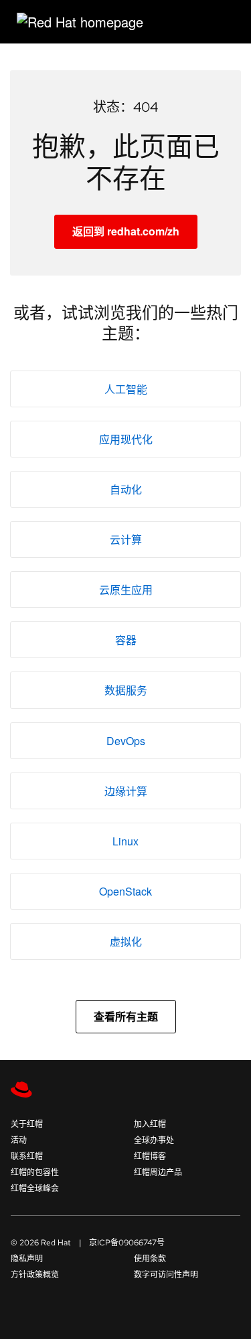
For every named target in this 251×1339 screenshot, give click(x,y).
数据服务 (125, 690)
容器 (126, 639)
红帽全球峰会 (35, 1188)
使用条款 (150, 1258)
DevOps (125, 740)
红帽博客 (150, 1156)
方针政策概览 (35, 1274)
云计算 (126, 539)
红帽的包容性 (35, 1172)
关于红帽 (27, 1124)
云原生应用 (126, 589)
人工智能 (125, 389)
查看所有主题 (126, 1016)
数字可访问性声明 (166, 1274)
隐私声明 (27, 1258)
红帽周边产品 (158, 1172)
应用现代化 (126, 439)
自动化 (126, 489)
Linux (125, 841)
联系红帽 (27, 1156)
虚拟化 (126, 941)
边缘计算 (125, 791)
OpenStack (125, 891)
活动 (19, 1140)
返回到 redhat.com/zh (125, 231)
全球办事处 (154, 1140)
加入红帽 (150, 1124)
